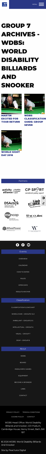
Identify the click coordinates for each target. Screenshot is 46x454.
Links (23, 389)
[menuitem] (23, 258)
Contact (23, 395)
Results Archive (23, 292)
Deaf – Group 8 (23, 340)
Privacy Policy (12, 412)
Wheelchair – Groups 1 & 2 (23, 314)
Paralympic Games (23, 369)
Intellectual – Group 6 (23, 327)
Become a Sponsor (23, 382)
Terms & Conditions (31, 412)
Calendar (23, 265)
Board (23, 362)
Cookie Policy (17, 417)
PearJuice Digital (17, 450)
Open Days (23, 285)
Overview (23, 259)
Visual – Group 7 (23, 334)
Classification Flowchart (23, 307)
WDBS (23, 356)
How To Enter (23, 272)
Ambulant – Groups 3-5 (23, 320)
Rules (23, 278)
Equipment (23, 376)
